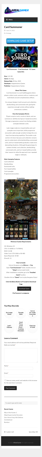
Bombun (7, 422)
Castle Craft (10, 432)
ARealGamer (17, 442)
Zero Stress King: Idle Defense (13, 417)
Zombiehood (8, 420)
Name (6, 366)
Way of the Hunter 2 (10, 412)
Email (6, 373)
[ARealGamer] (21, 10)
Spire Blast (32, 432)
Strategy (8, 33)
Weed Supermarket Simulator (13, 415)
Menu (11, 19)
